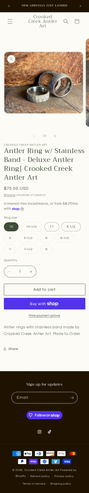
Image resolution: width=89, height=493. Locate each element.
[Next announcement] (80, 6)
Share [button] (13, 349)
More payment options (44, 315)
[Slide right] (55, 136)
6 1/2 (67, 239)
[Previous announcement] (9, 6)
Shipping (9, 195)
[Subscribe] (71, 398)
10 (11, 226)
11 (52, 226)
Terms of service (34, 483)
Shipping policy (60, 483)
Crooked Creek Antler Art (41, 470)
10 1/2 (34, 228)
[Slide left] (34, 136)
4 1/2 (71, 226)
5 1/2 (31, 239)
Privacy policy (64, 476)
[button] (10, 21)
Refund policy (40, 476)
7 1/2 (31, 250)
